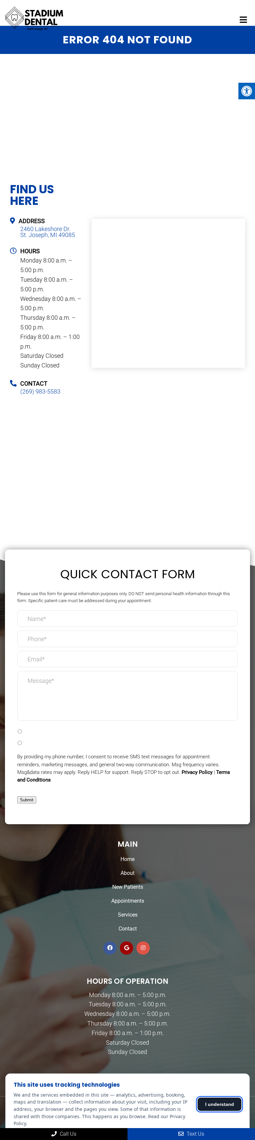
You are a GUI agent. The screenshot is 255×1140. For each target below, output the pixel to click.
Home (127, 859)
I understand (219, 1104)
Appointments (127, 901)
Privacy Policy (197, 772)
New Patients (127, 887)
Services (127, 915)
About (127, 873)
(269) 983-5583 (40, 392)
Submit (27, 799)
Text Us (194, 1134)
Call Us (67, 1134)
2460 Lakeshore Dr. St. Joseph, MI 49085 (47, 232)
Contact (128, 929)
